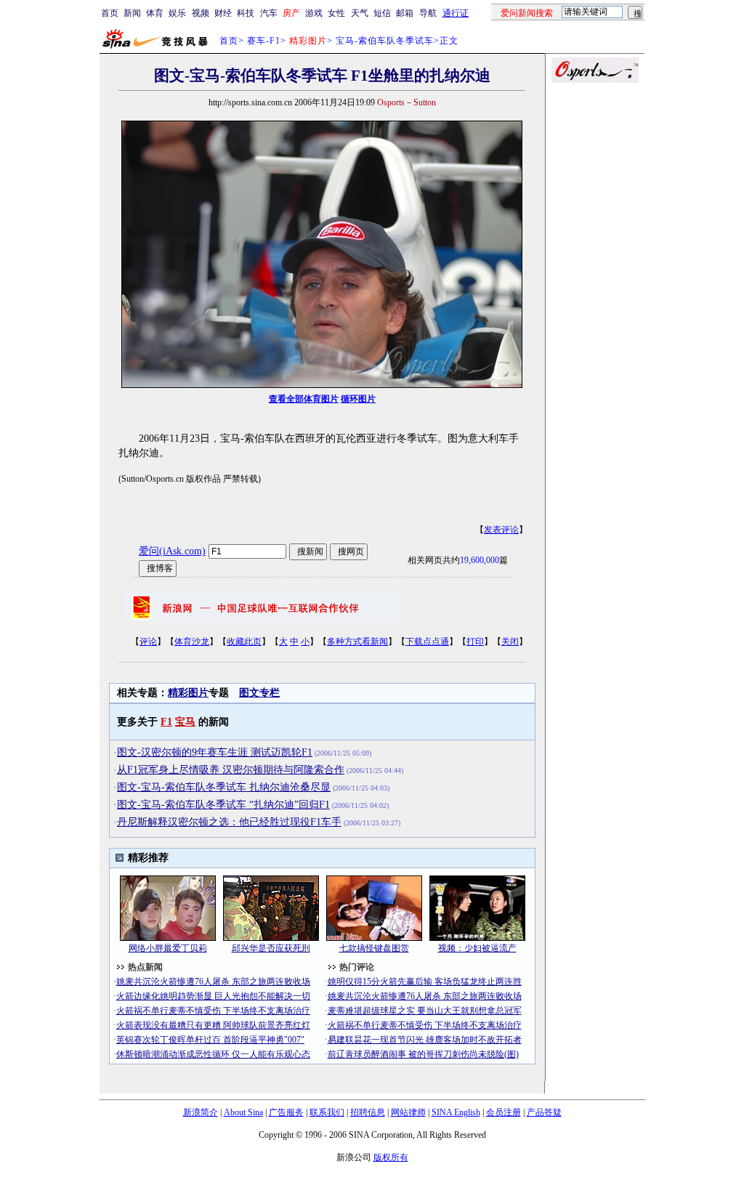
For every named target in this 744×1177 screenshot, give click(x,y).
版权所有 (390, 1157)
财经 (223, 13)
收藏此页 (244, 641)
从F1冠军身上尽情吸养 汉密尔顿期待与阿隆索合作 (230, 769)
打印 (475, 641)
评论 (148, 641)
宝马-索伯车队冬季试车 (385, 41)
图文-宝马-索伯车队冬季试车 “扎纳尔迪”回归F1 (223, 804)
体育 (154, 13)
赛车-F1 (263, 41)
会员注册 (503, 1112)
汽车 (269, 13)
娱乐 (177, 13)
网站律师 (408, 1112)
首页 (109, 13)
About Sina (243, 1112)
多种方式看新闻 (357, 641)
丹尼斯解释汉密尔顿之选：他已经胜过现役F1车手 (229, 822)
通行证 (455, 13)
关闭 (510, 641)
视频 (200, 13)
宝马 (185, 721)
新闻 (132, 13)
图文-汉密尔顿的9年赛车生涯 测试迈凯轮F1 (214, 752)
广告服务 (286, 1112)
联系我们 (327, 1112)
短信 (382, 13)
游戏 (314, 13)
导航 (428, 13)
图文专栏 (259, 692)
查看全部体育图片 (304, 399)
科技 (245, 13)
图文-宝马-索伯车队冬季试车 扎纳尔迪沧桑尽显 (224, 787)
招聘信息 (367, 1112)
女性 (336, 13)
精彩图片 (188, 692)
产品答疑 (544, 1112)
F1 (166, 721)
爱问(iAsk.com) (172, 551)
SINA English (456, 1112)
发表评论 (501, 530)
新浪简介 (200, 1112)
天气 (359, 13)
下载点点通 (427, 641)
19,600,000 (479, 560)
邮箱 (404, 13)
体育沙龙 (191, 641)
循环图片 (358, 399)
